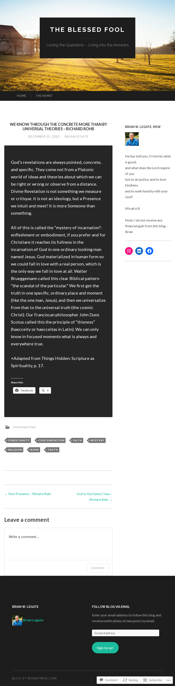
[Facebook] (149, 251)
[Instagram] (129, 251)
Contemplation (51, 440)
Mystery (97, 440)
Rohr (35, 449)
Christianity (19, 440)
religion (15, 449)
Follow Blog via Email (111, 606)
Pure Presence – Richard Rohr (27, 494)
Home (21, 95)
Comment (97, 568)
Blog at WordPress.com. (34, 678)
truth (53, 449)
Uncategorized (24, 426)
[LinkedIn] (139, 251)
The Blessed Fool (87, 29)
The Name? (44, 95)
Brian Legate (77, 136)
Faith (77, 440)
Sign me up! (105, 648)
